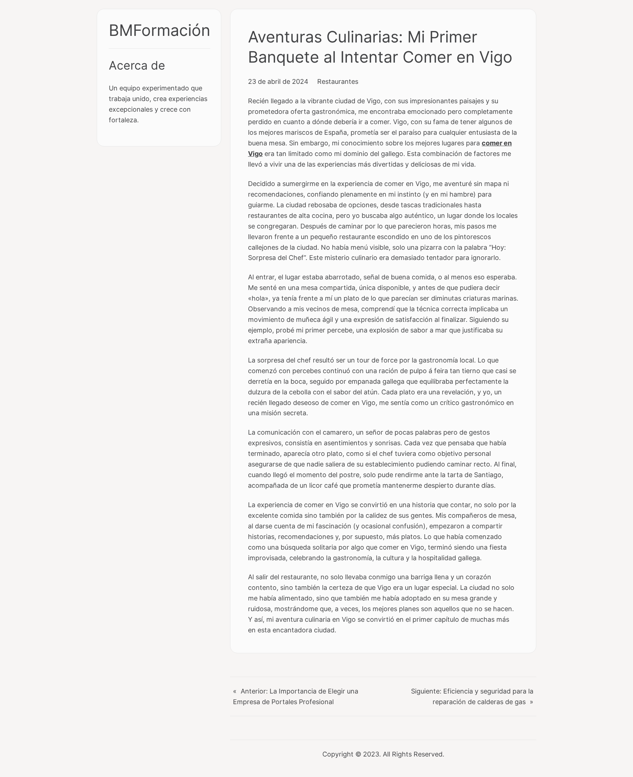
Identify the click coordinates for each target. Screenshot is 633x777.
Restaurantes (337, 81)
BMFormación (159, 30)
